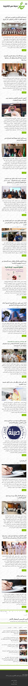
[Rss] (16, 682)
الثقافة (16, 540)
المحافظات (15, 21)
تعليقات (15, 627)
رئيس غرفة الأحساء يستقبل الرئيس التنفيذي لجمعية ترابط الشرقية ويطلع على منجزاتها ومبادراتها (15, 58)
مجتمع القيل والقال (21, 576)
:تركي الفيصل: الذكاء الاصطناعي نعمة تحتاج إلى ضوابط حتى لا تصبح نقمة (14, 343)
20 (9, 611)
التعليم (16, 265)
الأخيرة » (25, 615)
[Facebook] (15, 682)
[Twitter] (13, 682)
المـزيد (24, 50)
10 (12, 611)
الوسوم (9, 627)
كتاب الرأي (15, 578)
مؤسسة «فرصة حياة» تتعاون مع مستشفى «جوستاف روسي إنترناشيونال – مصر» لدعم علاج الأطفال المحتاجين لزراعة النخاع (15, 180)
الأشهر (20, 627)
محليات (16, 386)
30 (6, 613)
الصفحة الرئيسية (14, 62)
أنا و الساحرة (23, 460)
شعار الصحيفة (14, 684)
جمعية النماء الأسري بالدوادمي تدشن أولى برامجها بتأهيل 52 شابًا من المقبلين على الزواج (10, 632)
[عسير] (14, 5)
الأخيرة (25, 627)
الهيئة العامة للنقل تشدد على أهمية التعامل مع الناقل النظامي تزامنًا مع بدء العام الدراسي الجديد (14, 222)
